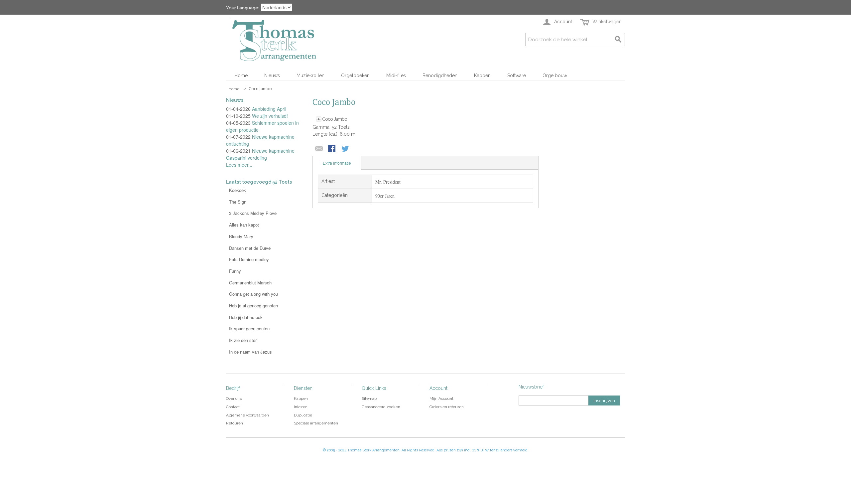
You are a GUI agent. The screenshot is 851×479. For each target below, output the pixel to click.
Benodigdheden (440, 75)
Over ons (234, 398)
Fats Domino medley (249, 259)
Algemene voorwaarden (247, 415)
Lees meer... (239, 164)
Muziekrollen (310, 75)
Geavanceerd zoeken (381, 406)
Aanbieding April (269, 108)
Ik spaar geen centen (249, 328)
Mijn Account (441, 398)
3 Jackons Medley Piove (253, 213)
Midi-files (396, 75)
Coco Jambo (334, 119)
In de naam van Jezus (250, 352)
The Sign (237, 202)
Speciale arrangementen (316, 423)
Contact (233, 406)
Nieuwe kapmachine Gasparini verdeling (260, 154)
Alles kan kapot (244, 225)
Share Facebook (332, 149)
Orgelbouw (555, 75)
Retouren (234, 423)
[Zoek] (618, 39)
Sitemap (369, 398)
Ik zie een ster (243, 340)
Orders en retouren (446, 406)
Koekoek (237, 190)
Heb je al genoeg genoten (253, 305)
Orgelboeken (355, 75)
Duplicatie (303, 415)
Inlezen (300, 406)
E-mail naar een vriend (319, 149)
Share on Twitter (345, 149)
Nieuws (272, 75)
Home (241, 75)
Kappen (482, 75)
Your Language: (242, 7)
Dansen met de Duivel (250, 248)
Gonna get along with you (253, 294)
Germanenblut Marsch (250, 282)
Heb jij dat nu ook (246, 317)
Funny (235, 271)
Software (516, 75)
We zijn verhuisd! (270, 115)
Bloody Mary (241, 236)
